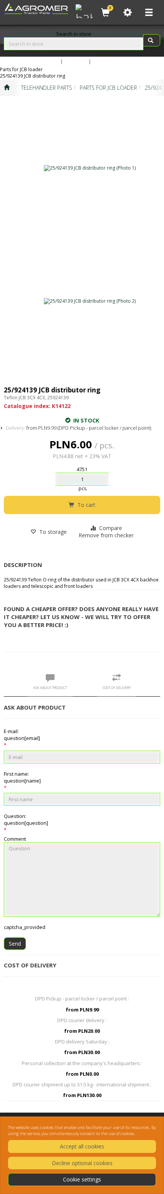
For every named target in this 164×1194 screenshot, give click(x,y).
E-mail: (22, 734)
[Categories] (148, 12)
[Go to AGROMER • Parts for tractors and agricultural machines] (6, 87)
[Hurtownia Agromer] (83, 10)
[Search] (151, 40)
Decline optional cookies (82, 1163)
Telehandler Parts (46, 87)
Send (15, 943)
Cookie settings (82, 1179)
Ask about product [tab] (50, 687)
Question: (26, 819)
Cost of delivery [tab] (117, 687)
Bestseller (75, 61)
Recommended (110, 61)
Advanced (47, 61)
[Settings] (127, 12)
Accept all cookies (82, 1146)
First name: (22, 777)
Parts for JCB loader (108, 87)
